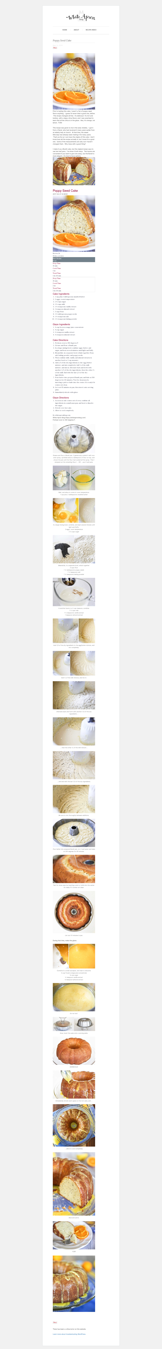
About (76, 30)
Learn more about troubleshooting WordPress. (69, 1334)
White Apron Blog (81, 16)
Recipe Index (91, 30)
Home (64, 30)
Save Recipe (57, 258)
